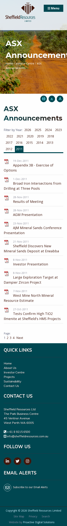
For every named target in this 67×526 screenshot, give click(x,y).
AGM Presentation (27, 214)
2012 (9, 149)
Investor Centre (14, 372)
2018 (50, 136)
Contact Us (11, 386)
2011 (19, 149)
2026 (27, 130)
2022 (9, 136)
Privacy (33, 516)
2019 (40, 136)
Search (46, 516)
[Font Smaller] (52, 99)
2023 (58, 130)
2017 (9, 143)
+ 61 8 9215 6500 (18, 432)
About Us (10, 368)
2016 (19, 143)
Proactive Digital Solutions (39, 522)
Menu (54, 8)
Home (8, 363)
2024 (48, 130)
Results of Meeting (28, 201)
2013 (50, 143)
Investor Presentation (30, 264)
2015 (29, 143)
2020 (30, 136)
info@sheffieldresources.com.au (27, 436)
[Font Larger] (60, 99)
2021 (20, 136)
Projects (9, 377)
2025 (38, 130)
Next (19, 338)
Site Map (19, 516)
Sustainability (12, 381)
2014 (39, 143)
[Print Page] (43, 99)
